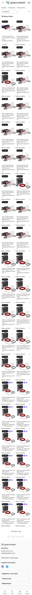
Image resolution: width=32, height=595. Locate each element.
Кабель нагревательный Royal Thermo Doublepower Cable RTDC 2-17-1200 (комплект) (8, 497)
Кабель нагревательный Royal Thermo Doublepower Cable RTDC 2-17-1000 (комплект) (23, 472)
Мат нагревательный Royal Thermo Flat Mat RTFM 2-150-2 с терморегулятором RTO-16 (8, 142)
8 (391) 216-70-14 (7, 551)
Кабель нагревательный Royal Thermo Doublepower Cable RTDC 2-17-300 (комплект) (23, 448)
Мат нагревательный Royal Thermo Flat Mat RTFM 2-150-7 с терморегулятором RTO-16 (8, 65)
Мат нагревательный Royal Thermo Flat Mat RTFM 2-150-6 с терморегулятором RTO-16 (8, 245)
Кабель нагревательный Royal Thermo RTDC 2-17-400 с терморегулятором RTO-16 (8, 270)
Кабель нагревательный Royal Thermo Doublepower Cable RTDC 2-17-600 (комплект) (8, 424)
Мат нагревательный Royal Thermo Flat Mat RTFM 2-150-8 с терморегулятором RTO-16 (23, 116)
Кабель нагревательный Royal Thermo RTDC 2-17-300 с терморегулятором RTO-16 (23, 348)
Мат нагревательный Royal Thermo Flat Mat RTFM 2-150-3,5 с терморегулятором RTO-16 (8, 193)
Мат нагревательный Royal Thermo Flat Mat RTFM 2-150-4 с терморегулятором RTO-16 (23, 168)
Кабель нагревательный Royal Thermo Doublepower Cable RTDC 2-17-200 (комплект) (23, 521)
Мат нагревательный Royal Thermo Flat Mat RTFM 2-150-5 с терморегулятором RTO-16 (8, 219)
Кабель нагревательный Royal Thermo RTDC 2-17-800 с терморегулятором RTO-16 (8, 90)
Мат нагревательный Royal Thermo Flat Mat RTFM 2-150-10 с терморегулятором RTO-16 (23, 219)
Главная (3, 8)
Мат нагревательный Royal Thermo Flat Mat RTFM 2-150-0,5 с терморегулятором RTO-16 (23, 90)
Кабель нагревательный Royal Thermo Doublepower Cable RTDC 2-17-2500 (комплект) (23, 424)
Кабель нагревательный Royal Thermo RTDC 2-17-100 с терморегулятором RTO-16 (23, 374)
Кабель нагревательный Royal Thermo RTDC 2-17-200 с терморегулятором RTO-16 (23, 322)
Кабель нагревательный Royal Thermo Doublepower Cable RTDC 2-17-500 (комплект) (23, 497)
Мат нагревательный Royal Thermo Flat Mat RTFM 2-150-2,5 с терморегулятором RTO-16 (23, 245)
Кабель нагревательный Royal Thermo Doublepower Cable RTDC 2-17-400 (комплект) (8, 472)
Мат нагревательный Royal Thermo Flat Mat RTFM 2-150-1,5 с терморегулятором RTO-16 (23, 142)
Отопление (11, 8)
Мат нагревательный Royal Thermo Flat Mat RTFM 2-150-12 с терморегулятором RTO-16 (23, 39)
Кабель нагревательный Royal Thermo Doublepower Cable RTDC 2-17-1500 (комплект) (8, 521)
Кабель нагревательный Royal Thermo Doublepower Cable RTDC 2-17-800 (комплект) (8, 448)
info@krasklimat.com (8, 553)
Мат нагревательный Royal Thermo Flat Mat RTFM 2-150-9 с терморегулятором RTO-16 (8, 116)
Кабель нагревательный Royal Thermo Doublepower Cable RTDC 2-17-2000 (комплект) (23, 399)
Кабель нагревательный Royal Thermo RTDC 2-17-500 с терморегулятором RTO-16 (8, 296)
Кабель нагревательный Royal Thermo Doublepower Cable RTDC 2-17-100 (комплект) (8, 399)
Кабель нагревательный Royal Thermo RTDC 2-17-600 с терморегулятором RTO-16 (23, 193)
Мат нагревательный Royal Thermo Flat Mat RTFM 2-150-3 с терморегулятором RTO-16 (8, 168)
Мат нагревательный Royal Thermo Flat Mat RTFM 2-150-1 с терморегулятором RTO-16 (23, 65)
